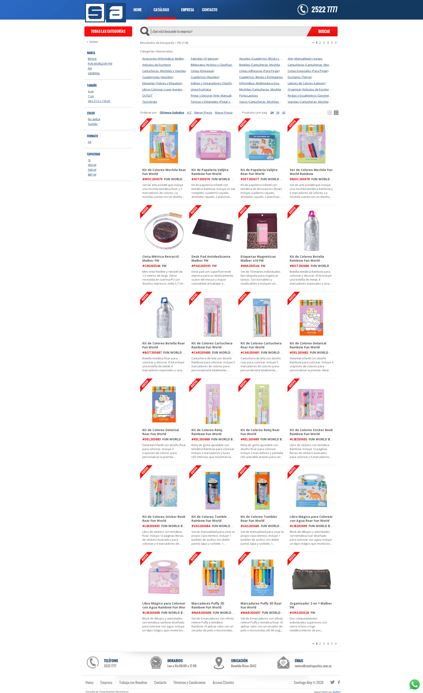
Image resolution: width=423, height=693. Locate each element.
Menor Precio (203, 112)
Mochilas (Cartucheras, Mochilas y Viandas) (268, 89)
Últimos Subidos (172, 112)
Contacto (160, 682)
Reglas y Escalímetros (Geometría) (310, 95)
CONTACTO (209, 10)
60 (283, 112)
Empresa (106, 682)
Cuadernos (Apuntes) (205, 77)
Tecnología (149, 102)
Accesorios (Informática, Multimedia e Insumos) (173, 59)
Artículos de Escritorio (156, 65)
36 (277, 112)
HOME (138, 10)
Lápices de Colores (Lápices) (306, 83)
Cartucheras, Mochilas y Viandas (164, 71)
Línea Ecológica (201, 89)
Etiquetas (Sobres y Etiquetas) (162, 83)
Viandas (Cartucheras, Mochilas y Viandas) (316, 102)
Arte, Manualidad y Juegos (305, 59)
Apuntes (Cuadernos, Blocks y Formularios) (267, 59)
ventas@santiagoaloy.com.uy (313, 666)
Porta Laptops (248, 95)
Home (89, 682)
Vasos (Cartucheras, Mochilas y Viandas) (266, 102)
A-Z (189, 112)
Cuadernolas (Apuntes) (157, 77)
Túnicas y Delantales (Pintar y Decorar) (216, 102)
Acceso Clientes (223, 682)
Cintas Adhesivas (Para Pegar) (259, 71)
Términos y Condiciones (189, 682)
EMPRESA (187, 10)
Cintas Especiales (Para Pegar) (308, 71)
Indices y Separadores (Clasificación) (215, 83)
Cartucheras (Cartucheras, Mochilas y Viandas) (319, 65)
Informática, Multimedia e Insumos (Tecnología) (270, 83)
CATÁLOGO (161, 10)
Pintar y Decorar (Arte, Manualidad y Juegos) (220, 95)
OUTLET (147, 95)
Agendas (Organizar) (204, 59)
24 (271, 112)
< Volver (92, 42)
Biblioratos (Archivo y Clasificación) (214, 65)
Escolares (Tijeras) (300, 77)
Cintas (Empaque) (202, 71)
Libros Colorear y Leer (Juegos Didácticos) (169, 89)
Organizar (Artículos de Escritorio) (310, 89)
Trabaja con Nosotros (133, 682)
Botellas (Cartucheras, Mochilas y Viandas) (267, 65)
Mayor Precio (224, 112)
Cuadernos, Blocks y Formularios (261, 77)
